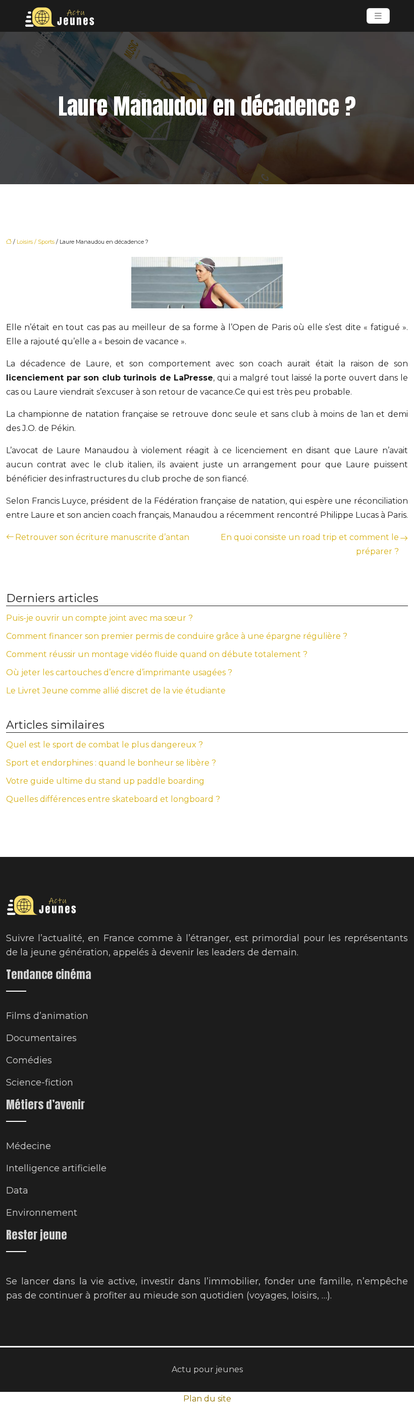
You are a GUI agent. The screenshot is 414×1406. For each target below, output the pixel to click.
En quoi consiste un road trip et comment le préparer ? (310, 544)
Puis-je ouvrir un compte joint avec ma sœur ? (99, 618)
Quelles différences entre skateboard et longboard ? (113, 799)
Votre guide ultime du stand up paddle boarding (105, 781)
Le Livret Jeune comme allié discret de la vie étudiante (116, 690)
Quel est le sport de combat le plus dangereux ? (104, 744)
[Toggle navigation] (378, 16)
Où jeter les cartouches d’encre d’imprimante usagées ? (119, 672)
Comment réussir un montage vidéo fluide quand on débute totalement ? (156, 654)
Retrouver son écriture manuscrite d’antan (102, 537)
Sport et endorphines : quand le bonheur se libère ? (111, 763)
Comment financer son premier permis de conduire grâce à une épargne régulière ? (176, 636)
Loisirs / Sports (36, 241)
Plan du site (207, 1398)
